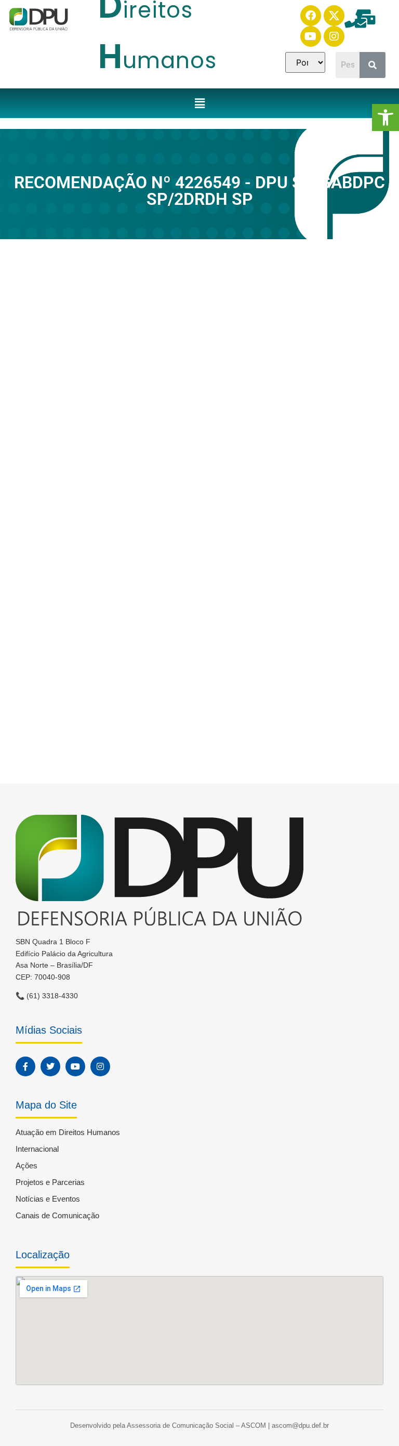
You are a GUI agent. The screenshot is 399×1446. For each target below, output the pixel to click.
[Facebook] (310, 15)
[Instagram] (334, 36)
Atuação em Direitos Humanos (68, 1132)
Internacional (37, 1148)
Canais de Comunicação (57, 1215)
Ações (26, 1165)
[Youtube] (310, 36)
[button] (385, 117)
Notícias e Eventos (48, 1198)
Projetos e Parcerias (50, 1182)
